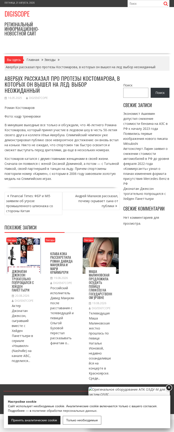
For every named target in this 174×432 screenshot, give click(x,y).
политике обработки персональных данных (64, 410)
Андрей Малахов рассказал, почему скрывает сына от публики (96, 201)
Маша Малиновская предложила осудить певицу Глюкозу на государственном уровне (100, 284)
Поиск (128, 85)
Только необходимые (82, 420)
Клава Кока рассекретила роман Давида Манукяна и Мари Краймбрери (61, 263)
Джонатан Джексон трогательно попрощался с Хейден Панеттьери (23, 281)
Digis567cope (38, 98)
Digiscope (17, 13)
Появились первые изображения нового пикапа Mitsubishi (145, 138)
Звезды (11, 240)
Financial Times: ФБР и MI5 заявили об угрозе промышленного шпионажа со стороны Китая (29, 203)
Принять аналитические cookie (34, 420)
